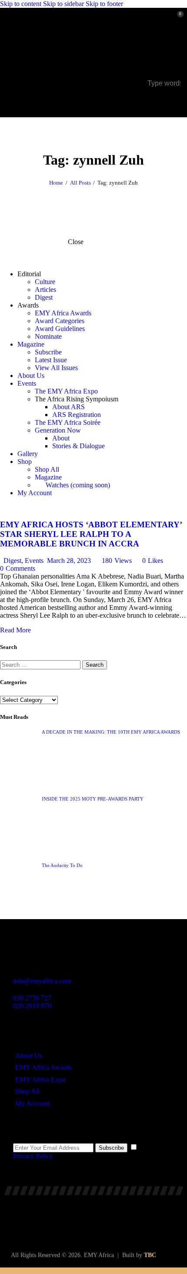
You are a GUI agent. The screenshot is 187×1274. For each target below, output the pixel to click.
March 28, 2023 (69, 560)
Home (56, 182)
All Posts (80, 182)
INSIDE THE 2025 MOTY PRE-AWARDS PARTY (93, 798)
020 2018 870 (32, 1005)
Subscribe (111, 1148)
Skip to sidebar (63, 3)
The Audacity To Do (62, 865)
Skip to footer (104, 3)
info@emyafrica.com (42, 981)
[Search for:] (41, 664)
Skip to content (20, 3)
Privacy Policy (33, 1156)
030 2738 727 (32, 998)
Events (34, 560)
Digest (12, 560)
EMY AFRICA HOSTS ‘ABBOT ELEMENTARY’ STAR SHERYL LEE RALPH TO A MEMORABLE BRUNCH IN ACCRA (91, 534)
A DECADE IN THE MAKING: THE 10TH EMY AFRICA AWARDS (111, 732)
